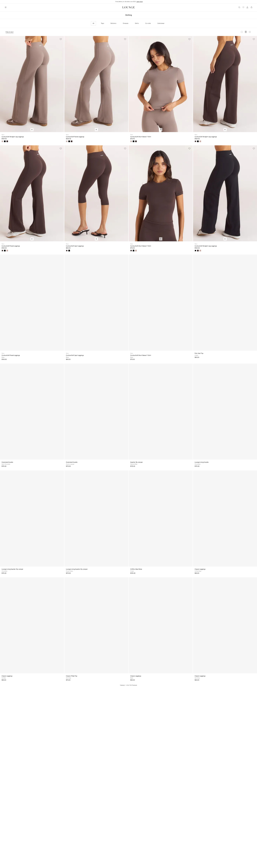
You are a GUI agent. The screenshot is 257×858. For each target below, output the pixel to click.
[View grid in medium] (245, 32)
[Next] (61, 85)
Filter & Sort (9, 32)
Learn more (140, 1)
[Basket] (251, 7)
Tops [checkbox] (102, 23)
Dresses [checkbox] (125, 23)
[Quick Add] (32, 129)
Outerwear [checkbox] (160, 23)
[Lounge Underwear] (128, 7)
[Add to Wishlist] (60, 39)
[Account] (247, 7)
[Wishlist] (243, 7)
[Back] (3, 85)
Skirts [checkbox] (137, 23)
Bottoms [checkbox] (113, 23)
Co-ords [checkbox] (148, 23)
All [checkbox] (93, 23)
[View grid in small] (249, 32)
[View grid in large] (241, 32)
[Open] (5, 7)
